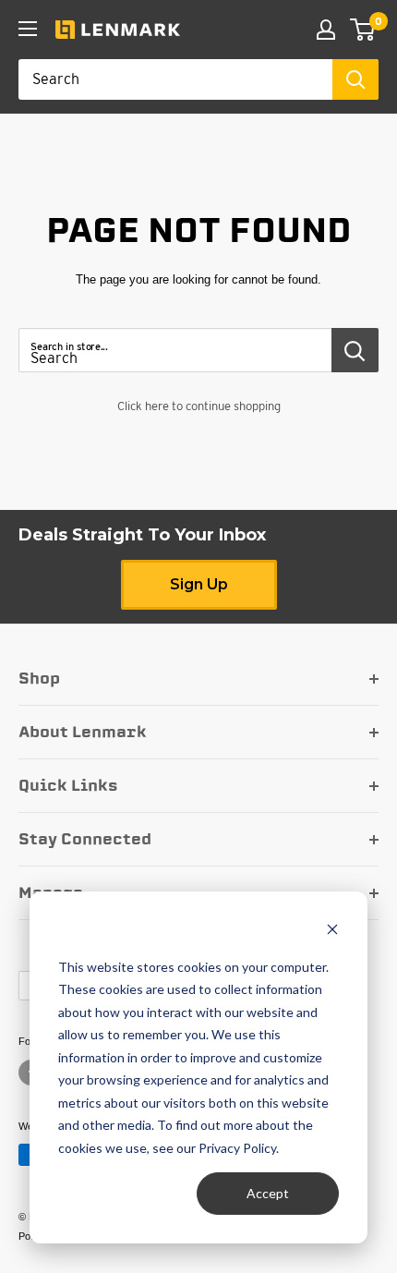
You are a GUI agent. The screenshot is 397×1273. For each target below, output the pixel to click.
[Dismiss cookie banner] (332, 931)
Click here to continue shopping (199, 406)
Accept (268, 1193)
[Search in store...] (355, 350)
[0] (363, 29)
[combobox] (175, 79)
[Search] (355, 79)
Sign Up (199, 584)
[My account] (326, 29)
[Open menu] (27, 28)
